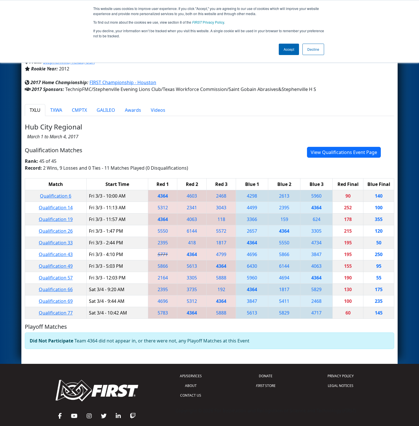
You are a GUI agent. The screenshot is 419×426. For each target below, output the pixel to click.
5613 (192, 266)
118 (221, 219)
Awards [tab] (133, 110)
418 (192, 243)
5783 (163, 313)
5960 (316, 196)
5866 (284, 254)
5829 (316, 289)
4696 (252, 254)
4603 (192, 196)
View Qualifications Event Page (344, 152)
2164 (163, 278)
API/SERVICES (191, 376)
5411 (284, 301)
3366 (252, 219)
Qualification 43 (56, 254)
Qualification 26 (56, 231)
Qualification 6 (55, 196)
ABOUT (191, 385)
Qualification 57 (56, 278)
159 (284, 219)
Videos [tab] (158, 110)
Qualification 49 (56, 266)
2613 (284, 196)
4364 (163, 196)
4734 (316, 243)
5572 (221, 231)
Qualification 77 (56, 313)
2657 (252, 231)
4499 (252, 207)
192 (221, 289)
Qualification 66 (56, 289)
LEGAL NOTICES (340, 385)
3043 (221, 207)
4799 (221, 254)
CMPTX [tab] (79, 110)
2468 (221, 196)
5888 (221, 278)
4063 (192, 219)
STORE (266, 385)
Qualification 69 (56, 301)
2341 (192, 207)
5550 (163, 231)
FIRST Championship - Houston (123, 82)
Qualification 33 (56, 243)
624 (316, 219)
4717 (316, 313)
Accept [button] (289, 49)
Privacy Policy (208, 22)
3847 (316, 254)
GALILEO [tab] (106, 110)
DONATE (265, 376)
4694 (284, 278)
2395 (284, 207)
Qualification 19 (56, 219)
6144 (192, 231)
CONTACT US (190, 395)
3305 (316, 231)
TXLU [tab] (35, 110)
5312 (163, 207)
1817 (221, 243)
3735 (192, 289)
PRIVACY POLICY (341, 376)
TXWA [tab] (56, 110)
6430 (252, 266)
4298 (252, 196)
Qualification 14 (56, 207)
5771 (163, 254)
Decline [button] (313, 49)
